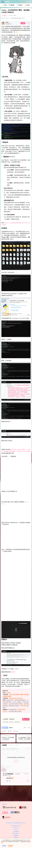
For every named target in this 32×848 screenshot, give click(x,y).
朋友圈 (12, 5)
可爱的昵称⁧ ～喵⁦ (10, 775)
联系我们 (23, 707)
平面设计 (20, 5)
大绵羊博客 (15, 822)
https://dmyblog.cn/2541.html (15, 700)
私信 (28, 23)
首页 (5, 5)
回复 (28, 782)
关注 (23, 23)
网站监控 (16, 837)
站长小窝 (29, 5)
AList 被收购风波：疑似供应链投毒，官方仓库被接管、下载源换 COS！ (24, 741)
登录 (16, 763)
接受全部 (10, 845)
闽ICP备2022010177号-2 (16, 825)
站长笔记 (4, 15)
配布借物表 (16, 835)
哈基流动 (12, 673)
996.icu (16, 829)
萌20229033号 (16, 827)
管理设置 (4, 845)
